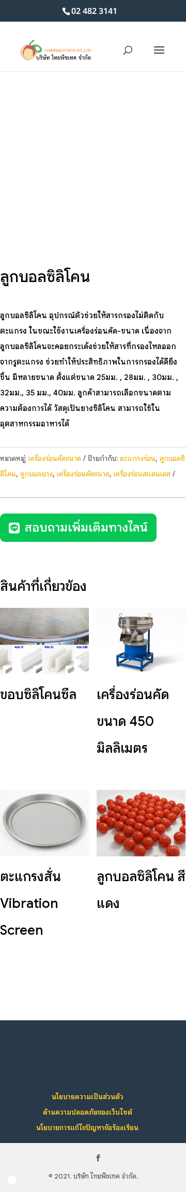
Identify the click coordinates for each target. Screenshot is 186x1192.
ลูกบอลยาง (36, 473)
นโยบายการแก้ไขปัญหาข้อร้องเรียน (87, 1127)
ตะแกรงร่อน (138, 458)
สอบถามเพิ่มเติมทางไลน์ (86, 527)
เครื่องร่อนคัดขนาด (54, 458)
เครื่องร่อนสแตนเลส (142, 473)
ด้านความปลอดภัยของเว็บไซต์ (87, 1112)
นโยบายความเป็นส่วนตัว (87, 1096)
